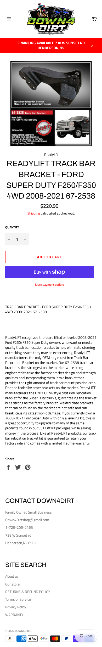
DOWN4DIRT (22, 630)
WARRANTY (14, 614)
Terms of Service (18, 599)
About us (12, 576)
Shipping (33, 213)
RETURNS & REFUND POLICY (27, 591)
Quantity (12, 227)
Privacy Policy (15, 607)
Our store (12, 584)
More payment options (50, 285)
